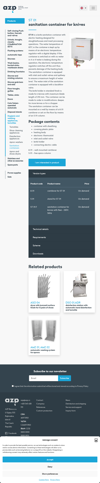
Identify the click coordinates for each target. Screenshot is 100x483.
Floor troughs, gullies (14, 89)
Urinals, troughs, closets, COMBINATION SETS (15, 43)
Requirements (39, 237)
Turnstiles (14, 127)
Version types (39, 173)
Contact (39, 400)
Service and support (74, 407)
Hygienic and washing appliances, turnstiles (14, 119)
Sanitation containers (14, 146)
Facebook (12, 433)
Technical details (40, 229)
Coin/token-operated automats (13, 105)
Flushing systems (15, 50)
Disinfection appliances (15, 137)
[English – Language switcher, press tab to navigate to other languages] (83, 8)
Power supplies (14, 173)
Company (40, 404)
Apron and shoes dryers (15, 152)
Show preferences (50, 474)
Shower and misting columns (15, 77)
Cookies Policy (44, 480)
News (68, 400)
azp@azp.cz (25, 400)
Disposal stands (15, 112)
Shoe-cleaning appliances (16, 131)
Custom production (44, 411)
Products (11, 21)
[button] (96, 440)
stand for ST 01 (54, 199)
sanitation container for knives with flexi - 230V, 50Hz (58, 210)
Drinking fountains (16, 71)
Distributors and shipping (76, 404)
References (40, 407)
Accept (50, 459)
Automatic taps (15, 55)
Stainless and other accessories (15, 159)
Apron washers (16, 142)
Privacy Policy (55, 480)
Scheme (36, 245)
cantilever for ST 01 (56, 190)
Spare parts (13, 165)
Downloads (38, 253)
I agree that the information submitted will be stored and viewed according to (51, 386)
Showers (11, 59)
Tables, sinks (13, 95)
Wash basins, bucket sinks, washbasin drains (15, 65)
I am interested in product (47, 162)
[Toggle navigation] (93, 8)
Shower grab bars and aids (15, 83)
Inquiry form (71, 411)
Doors (10, 99)
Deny (50, 466)
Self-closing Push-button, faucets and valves (16, 33)
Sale (9, 177)
